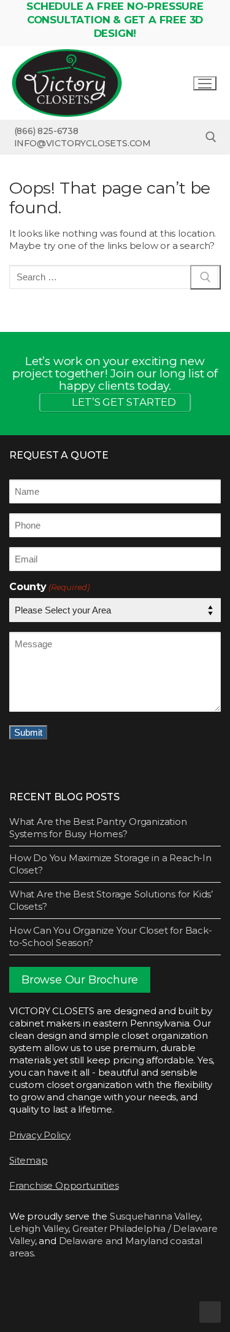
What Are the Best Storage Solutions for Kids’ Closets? (111, 900)
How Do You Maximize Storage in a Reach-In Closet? (110, 864)
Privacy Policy (40, 1135)
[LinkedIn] (153, 1289)
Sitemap (28, 1160)
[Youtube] (131, 1289)
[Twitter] (42, 1289)
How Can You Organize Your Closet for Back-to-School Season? (110, 936)
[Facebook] (20, 1289)
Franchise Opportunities (63, 1185)
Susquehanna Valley (155, 1216)
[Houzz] (86, 1289)
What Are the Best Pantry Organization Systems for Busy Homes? (98, 828)
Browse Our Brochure (79, 980)
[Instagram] (64, 1289)
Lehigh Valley (38, 1228)
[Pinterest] (109, 1289)
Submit (28, 732)
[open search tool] (211, 137)
